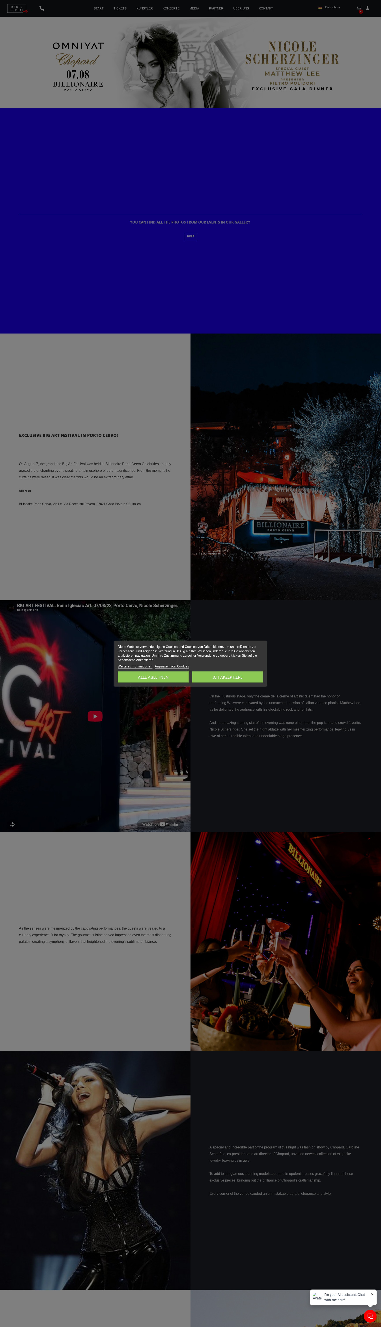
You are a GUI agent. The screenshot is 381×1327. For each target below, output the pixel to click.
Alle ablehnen (153, 677)
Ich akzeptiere (228, 677)
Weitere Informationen (135, 666)
